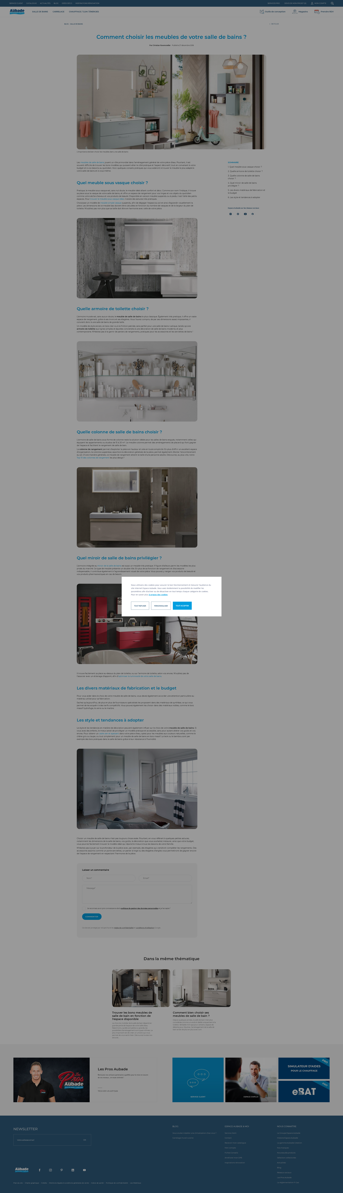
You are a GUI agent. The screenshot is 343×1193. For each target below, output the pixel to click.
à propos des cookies (158, 594)
